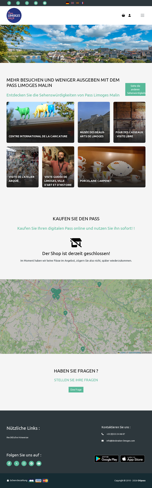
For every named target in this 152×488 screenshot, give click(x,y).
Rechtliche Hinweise (17, 437)
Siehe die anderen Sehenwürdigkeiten (136, 89)
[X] (18, 3)
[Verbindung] (129, 15)
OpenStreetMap (135, 352)
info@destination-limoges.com (121, 441)
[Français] (82, 3)
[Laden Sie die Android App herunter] (106, 460)
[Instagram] (27, 3)
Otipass (141, 480)
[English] (72, 3)
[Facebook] (9, 3)
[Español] (77, 3)
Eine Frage (76, 389)
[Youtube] (45, 3)
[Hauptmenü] (142, 15)
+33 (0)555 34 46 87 (116, 434)
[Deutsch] (67, 3)
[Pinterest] (36, 3)
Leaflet (122, 352)
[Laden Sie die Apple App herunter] (132, 460)
